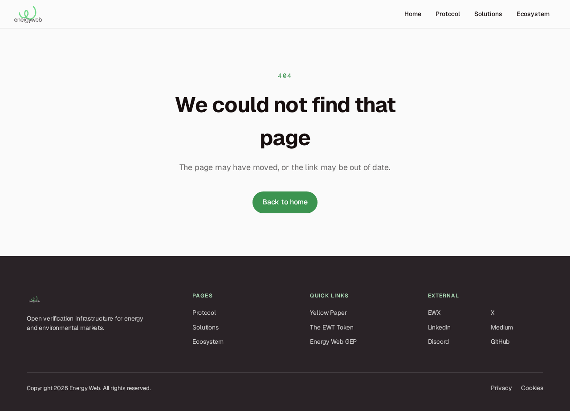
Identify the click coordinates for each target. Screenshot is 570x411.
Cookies (532, 388)
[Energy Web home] (28, 14)
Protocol (448, 14)
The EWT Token (331, 327)
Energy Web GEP (333, 342)
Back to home (285, 202)
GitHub (500, 342)
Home (412, 14)
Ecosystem (533, 14)
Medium (502, 327)
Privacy (501, 388)
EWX (434, 313)
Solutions (488, 14)
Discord (438, 342)
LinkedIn (439, 327)
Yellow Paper (328, 313)
